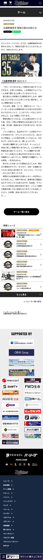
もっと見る (21, 294)
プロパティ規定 (8, 537)
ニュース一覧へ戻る (33, 301)
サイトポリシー (8, 533)
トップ (5, 312)
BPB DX (6, 545)
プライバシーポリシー (11, 541)
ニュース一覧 (14, 312)
